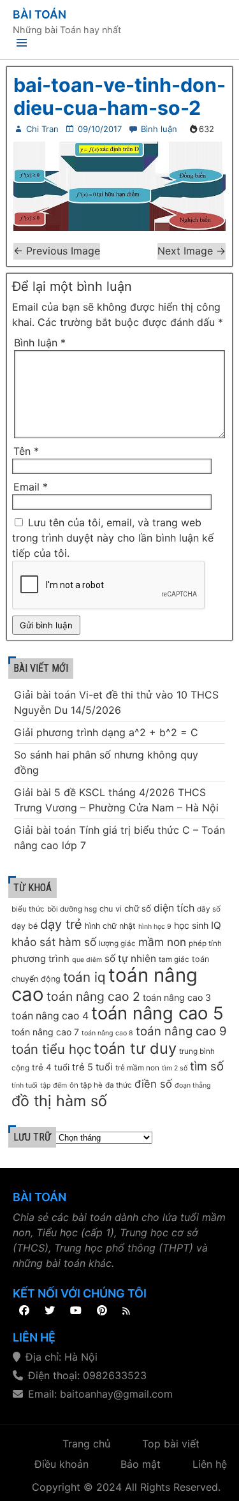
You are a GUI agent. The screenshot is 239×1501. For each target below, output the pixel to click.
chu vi (110, 908)
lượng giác (117, 943)
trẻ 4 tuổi (50, 1067)
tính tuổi (24, 1085)
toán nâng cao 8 (107, 1033)
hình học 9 (154, 926)
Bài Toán (39, 14)
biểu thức (28, 909)
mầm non (162, 942)
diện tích (174, 908)
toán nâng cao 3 (177, 997)
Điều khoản (61, 1464)
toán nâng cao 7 (45, 1031)
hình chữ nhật (110, 926)
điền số (153, 1083)
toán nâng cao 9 (181, 1031)
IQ (216, 925)
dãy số (209, 909)
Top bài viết (170, 1443)
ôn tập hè (86, 1085)
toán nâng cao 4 (50, 1016)
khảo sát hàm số (53, 942)
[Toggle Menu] (22, 45)
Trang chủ (86, 1443)
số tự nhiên (130, 958)
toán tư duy (135, 1048)
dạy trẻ (61, 924)
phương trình (40, 959)
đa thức (118, 1085)
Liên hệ (209, 1464)
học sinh (191, 925)
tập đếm (53, 1085)
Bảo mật (140, 1464)
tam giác (174, 959)
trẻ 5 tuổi (92, 1067)
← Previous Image (56, 250)
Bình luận (159, 129)
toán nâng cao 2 (93, 996)
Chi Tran (42, 129)
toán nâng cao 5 (157, 1013)
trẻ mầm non (137, 1067)
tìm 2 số (174, 1068)
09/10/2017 (100, 129)
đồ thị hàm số (59, 1100)
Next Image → (191, 250)
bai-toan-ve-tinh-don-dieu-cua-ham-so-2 (119, 96)
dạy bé (24, 926)
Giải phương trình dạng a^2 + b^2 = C (106, 732)
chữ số (137, 908)
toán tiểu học (51, 1049)
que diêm (87, 960)
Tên (26, 451)
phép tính (205, 943)
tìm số (207, 1066)
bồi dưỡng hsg (72, 909)
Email (30, 486)
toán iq (84, 977)
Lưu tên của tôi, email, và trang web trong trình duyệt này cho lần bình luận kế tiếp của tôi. (113, 537)
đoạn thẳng (193, 1085)
